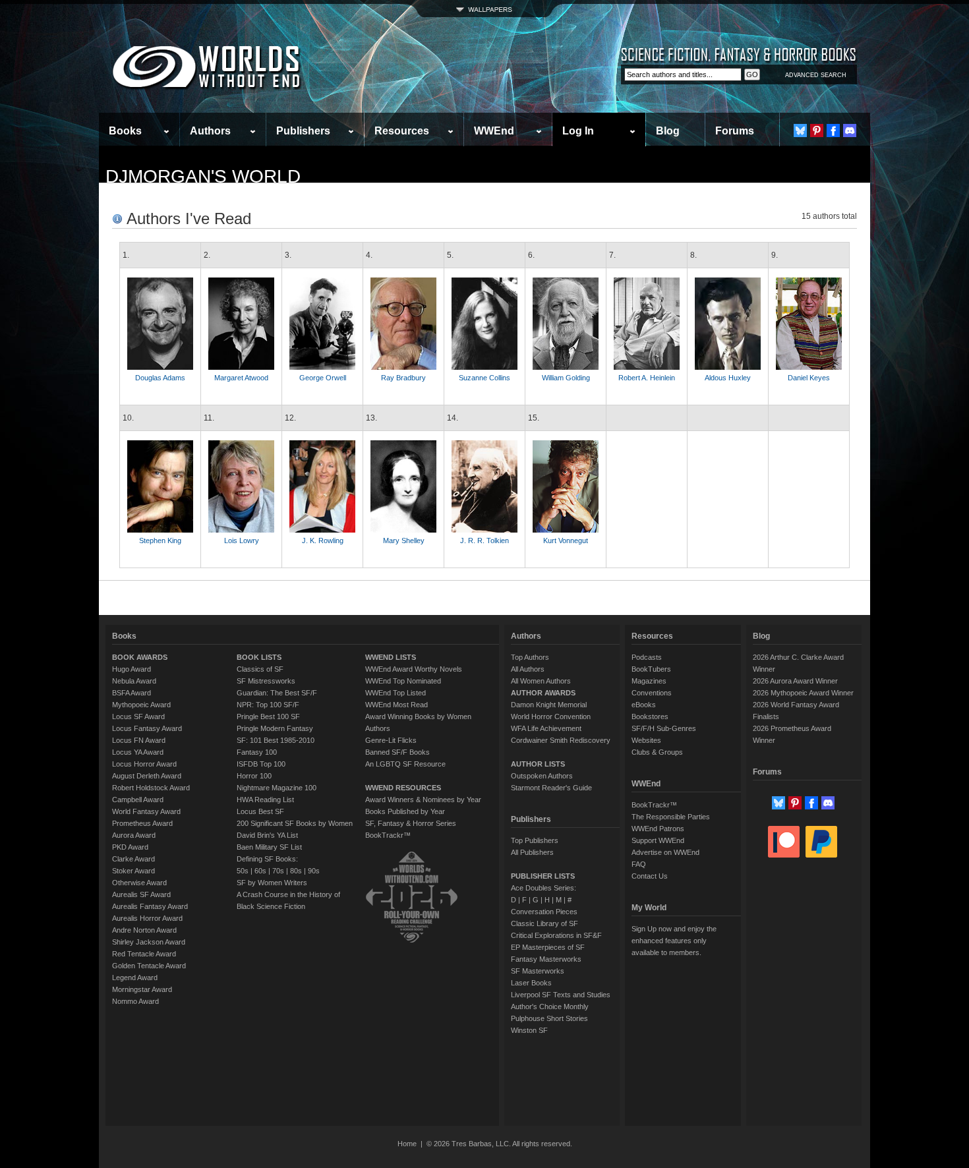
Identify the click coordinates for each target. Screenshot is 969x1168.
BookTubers (651, 669)
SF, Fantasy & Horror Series (410, 823)
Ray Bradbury (403, 378)
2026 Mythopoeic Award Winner (803, 693)
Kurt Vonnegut (565, 540)
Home (407, 1144)
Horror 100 (254, 776)
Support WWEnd (657, 840)
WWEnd (494, 130)
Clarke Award (133, 859)
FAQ (638, 864)
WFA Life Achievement (546, 728)
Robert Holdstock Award (151, 788)
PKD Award (130, 847)
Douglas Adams (160, 378)
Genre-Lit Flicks (391, 740)
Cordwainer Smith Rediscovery (560, 740)
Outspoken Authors (542, 776)
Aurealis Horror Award (147, 918)
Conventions (651, 693)
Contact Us (649, 876)
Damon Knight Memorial (549, 705)
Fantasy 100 (257, 752)
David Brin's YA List (267, 835)
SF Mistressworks (266, 681)
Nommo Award (135, 1001)
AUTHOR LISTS (538, 764)
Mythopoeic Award (141, 705)
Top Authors (530, 657)
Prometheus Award (142, 823)
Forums (734, 130)
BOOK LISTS (259, 657)
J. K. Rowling (322, 540)
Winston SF (529, 1030)
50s (243, 871)
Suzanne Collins (484, 378)
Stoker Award (133, 871)
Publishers (303, 130)
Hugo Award (131, 669)
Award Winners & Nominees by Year (423, 799)
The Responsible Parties (670, 817)
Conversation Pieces (544, 912)
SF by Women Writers (272, 883)
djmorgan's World (203, 176)
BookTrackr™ (388, 835)
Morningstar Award (142, 989)
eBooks (643, 705)
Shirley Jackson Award (148, 942)
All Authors (527, 669)
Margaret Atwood (241, 378)
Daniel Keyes (809, 378)
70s (278, 871)
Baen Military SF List (269, 847)
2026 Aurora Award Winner (795, 681)
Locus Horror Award (144, 764)
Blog (668, 130)
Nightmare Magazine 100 (276, 788)
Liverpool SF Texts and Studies (560, 995)
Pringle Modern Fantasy (275, 728)
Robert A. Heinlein (646, 378)
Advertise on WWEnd (665, 852)
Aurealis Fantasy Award (150, 906)
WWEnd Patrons (657, 828)
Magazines (648, 681)
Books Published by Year (405, 811)
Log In (578, 130)
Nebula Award (134, 681)
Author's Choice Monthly (550, 1006)
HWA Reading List (265, 799)
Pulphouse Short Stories (549, 1018)
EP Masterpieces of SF (548, 947)
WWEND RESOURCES (403, 788)
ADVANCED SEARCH (815, 75)
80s (296, 871)
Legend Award (135, 977)
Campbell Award (137, 799)
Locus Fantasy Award (147, 728)
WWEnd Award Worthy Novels (413, 669)
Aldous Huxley (728, 378)
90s (314, 871)
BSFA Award (131, 693)
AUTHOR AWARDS (543, 693)
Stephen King (160, 540)
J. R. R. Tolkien (484, 540)
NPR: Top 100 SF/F (268, 705)
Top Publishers (534, 840)
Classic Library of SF (544, 923)
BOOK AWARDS (139, 657)
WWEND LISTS (390, 657)
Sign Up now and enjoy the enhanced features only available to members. (674, 940)
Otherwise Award (139, 883)
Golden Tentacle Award (149, 966)
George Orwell (322, 378)
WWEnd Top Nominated (403, 681)
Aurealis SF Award (141, 894)
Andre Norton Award (144, 930)
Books (125, 130)
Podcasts (646, 657)
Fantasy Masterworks (546, 959)
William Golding (566, 378)
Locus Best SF (260, 811)
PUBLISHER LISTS (543, 876)
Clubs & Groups (657, 752)
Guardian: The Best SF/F (277, 693)
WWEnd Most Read (396, 705)
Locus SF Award (138, 716)
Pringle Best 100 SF (268, 716)
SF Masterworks (537, 971)
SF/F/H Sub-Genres (663, 728)
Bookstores (649, 716)
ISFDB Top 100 (261, 764)
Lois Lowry (241, 540)
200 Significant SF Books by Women (295, 823)
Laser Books (531, 983)
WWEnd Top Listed (395, 693)
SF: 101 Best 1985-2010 (275, 740)
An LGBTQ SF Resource (405, 764)
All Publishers (532, 852)
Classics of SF (260, 669)
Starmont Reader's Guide (551, 788)
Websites (646, 740)
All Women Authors (541, 681)
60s (260, 871)
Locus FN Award (138, 740)
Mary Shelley (404, 540)
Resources (401, 130)
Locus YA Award (137, 752)
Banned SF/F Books (397, 752)
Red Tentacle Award (144, 954)
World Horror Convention (551, 716)
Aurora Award (134, 835)
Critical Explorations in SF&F (556, 935)
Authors (210, 130)
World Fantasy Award (146, 811)
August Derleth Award (146, 776)
